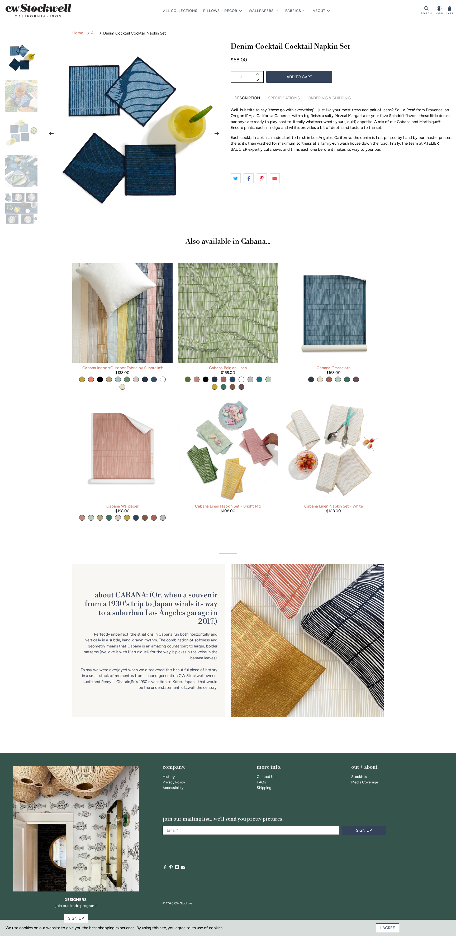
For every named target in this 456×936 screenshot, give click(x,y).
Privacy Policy (174, 782)
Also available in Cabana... (228, 241)
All (93, 33)
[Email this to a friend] (275, 178)
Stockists (359, 776)
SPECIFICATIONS (284, 98)
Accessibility (173, 788)
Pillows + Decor (220, 11)
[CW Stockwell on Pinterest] (171, 868)
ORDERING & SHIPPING (329, 98)
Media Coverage (364, 782)
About (319, 11)
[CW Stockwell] (39, 10)
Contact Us (266, 776)
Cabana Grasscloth (333, 367)
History (169, 776)
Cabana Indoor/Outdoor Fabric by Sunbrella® (122, 367)
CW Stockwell (183, 903)
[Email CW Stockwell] (183, 868)
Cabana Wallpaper (122, 506)
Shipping (264, 788)
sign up (76, 918)
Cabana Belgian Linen (228, 367)
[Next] (217, 133)
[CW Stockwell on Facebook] (165, 868)
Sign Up (364, 830)
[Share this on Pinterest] (262, 178)
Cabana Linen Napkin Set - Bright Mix (228, 506)
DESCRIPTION (247, 98)
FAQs (261, 782)
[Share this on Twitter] (236, 178)
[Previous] (51, 133)
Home (77, 33)
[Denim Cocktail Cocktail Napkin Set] (134, 133)
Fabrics (293, 11)
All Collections (180, 11)
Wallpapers (261, 11)
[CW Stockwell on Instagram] (177, 868)
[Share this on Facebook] (249, 178)
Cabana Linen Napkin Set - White (333, 506)
